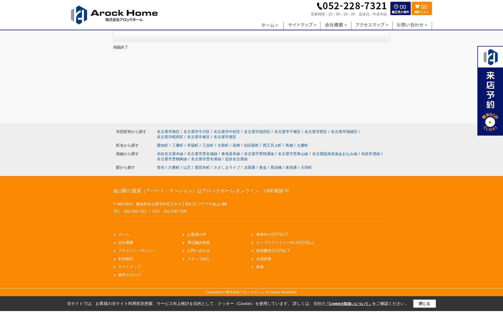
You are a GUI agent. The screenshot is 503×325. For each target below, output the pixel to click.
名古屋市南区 (168, 131)
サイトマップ (129, 266)
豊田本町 (202, 167)
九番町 (302, 145)
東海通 (291, 167)
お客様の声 (196, 234)
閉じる (424, 303)
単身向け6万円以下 (272, 234)
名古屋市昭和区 (170, 137)
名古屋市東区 (198, 137)
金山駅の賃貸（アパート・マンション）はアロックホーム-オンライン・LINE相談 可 (201, 190)
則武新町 (252, 145)
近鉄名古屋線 (236, 159)
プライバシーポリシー (137, 250)
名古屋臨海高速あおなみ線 (335, 154)
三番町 (178, 145)
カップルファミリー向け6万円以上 (285, 242)
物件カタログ (129, 275)
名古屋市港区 (225, 137)
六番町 (174, 167)
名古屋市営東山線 (293, 154)
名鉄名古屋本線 (171, 154)
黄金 (263, 167)
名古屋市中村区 (227, 131)
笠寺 (160, 167)
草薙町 (193, 145)
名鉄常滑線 (371, 154)
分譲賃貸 (263, 259)
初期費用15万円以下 (273, 250)
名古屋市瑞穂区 (344, 131)
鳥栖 (290, 145)
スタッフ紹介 (198, 259)
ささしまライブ (227, 167)
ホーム (124, 234)
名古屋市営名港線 (206, 159)
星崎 (237, 145)
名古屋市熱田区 (257, 131)
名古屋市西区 (315, 131)
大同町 (306, 167)
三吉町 (208, 145)
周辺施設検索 (198, 242)
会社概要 (125, 242)
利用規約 (125, 259)
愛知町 (163, 145)
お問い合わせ (198, 250)
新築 (260, 266)
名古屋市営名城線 (203, 154)
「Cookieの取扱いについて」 (348, 304)
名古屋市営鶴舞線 (172, 159)
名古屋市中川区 (196, 131)
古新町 (223, 145)
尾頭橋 (276, 167)
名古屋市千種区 (287, 131)
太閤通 (249, 167)
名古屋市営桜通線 (259, 154)
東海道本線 (231, 154)
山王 (187, 167)
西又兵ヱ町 (273, 145)
